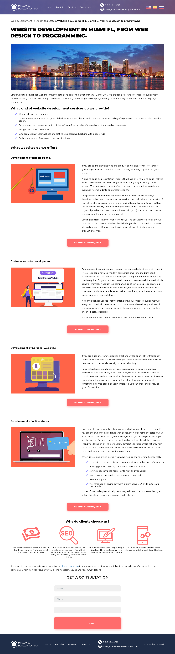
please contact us (70, 566)
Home (49, 7)
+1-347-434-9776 (112, 5)
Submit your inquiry (87, 242)
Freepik (160, 644)
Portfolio (60, 7)
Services (72, 7)
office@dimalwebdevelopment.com (122, 9)
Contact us (85, 7)
